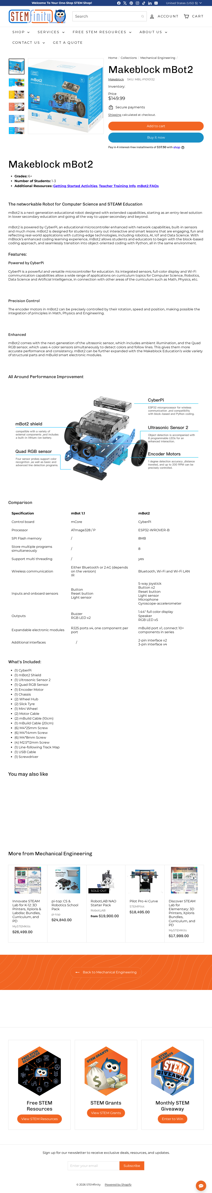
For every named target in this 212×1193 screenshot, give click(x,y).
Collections (129, 58)
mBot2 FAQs (148, 186)
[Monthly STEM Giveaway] (172, 1071)
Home (112, 58)
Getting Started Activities (75, 186)
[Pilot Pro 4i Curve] (145, 891)
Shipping (114, 114)
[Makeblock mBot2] (24, 811)
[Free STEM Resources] (39, 1071)
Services (49, 32)
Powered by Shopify (118, 1184)
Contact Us (27, 43)
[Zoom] (66, 96)
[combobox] (109, 16)
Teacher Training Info (117, 186)
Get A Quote (68, 43)
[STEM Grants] (106, 1071)
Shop (19, 32)
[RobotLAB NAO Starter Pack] (106, 894)
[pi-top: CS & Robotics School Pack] (67, 896)
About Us (152, 32)
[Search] (143, 16)
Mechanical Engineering (157, 58)
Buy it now (156, 137)
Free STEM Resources (100, 32)
